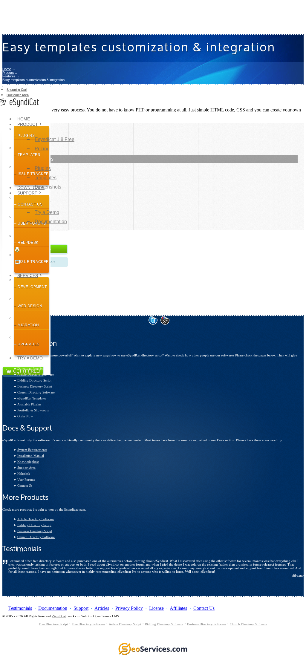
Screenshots (48, 186)
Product (8, 72)
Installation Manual (30, 455)
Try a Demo (30, 358)
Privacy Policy (129, 608)
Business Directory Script (34, 386)
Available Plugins (29, 404)
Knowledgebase (28, 461)
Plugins (43, 168)
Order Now (25, 416)
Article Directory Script (125, 624)
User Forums (26, 479)
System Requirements (32, 449)
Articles (101, 608)
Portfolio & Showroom (33, 410)
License (156, 608)
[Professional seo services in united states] (153, 654)
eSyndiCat (59, 616)
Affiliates (178, 608)
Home (6, 69)
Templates (45, 177)
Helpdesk (23, 473)
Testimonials (20, 608)
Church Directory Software (36, 392)
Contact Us (24, 485)
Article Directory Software (35, 374)
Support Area (26, 467)
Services (27, 275)
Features (9, 76)
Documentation (51, 221)
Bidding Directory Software (164, 624)
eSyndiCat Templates (31, 398)
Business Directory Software (206, 624)
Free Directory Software (88, 624)
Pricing (42, 148)
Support (27, 193)
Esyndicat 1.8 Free (54, 139)
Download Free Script (32, 368)
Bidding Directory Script (34, 380)
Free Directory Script (53, 624)
